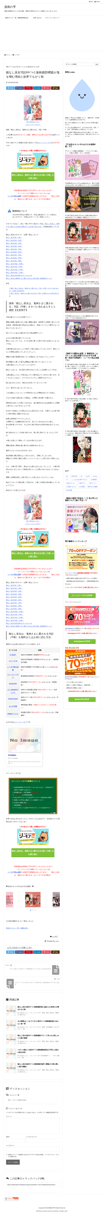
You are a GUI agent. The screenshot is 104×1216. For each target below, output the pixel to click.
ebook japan (13, 699)
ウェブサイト (10, 1145)
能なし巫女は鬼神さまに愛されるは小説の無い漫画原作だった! (29, 278)
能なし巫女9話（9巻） (14, 261)
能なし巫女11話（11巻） (14, 267)
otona (95, 476)
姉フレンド (93, 483)
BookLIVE (13, 684)
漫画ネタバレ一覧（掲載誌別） (17, 928)
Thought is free (63, 1211)
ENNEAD (74, 476)
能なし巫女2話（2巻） (14, 240)
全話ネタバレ (70, 483)
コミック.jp (13, 661)
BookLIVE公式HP (82, 699)
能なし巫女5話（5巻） (14, 249)
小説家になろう (71, 486)
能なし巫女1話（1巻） (14, 237)
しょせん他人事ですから (79, 479)
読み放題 (69, 490)
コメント (9, 1116)
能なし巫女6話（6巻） (14, 252)
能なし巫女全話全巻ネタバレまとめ (19, 275)
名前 (8, 1137)
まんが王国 (13, 706)
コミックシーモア (44, 143)
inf (81, 476)
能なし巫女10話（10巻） (15, 264)
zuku (57, 941)
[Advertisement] (52, 35)
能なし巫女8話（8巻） (14, 258)
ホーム (8, 55)
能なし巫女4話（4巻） (14, 246)
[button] (8, 899)
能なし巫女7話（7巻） (14, 255)
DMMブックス (13, 714)
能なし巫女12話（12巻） (15, 270)
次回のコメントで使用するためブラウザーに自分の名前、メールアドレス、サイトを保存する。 (33, 1155)
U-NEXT (13, 655)
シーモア (17, 55)
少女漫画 (82, 486)
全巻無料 (94, 479)
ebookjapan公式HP (82, 641)
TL (67, 479)
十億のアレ (82, 483)
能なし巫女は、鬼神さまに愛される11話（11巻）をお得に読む (33, 176)
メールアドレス (31, 1137)
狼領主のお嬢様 (93, 486)
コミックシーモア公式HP (82, 595)
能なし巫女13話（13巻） (15, 272)
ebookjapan (69, 628)
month (88, 476)
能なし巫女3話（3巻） (14, 243)
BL (67, 476)
